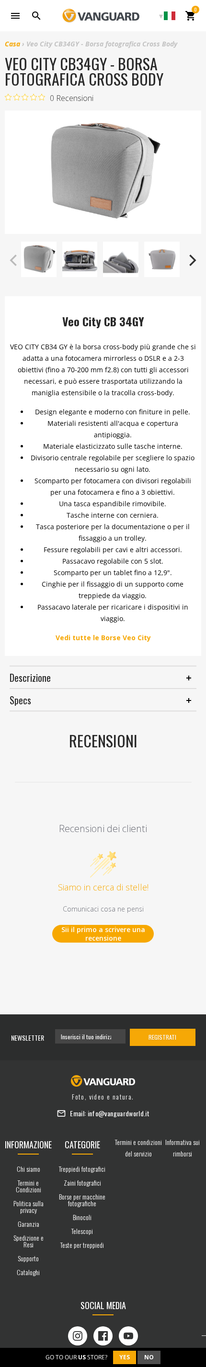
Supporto (28, 1258)
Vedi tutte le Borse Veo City (103, 637)
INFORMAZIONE (28, 1144)
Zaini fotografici (82, 1183)
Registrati (162, 1037)
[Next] (191, 260)
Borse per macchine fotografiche (82, 1199)
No (149, 1357)
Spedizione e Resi (28, 1241)
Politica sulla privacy (28, 1206)
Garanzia (28, 1224)
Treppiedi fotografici (82, 1169)
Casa (12, 43)
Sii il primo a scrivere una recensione (103, 934)
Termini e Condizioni (28, 1186)
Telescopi (82, 1231)
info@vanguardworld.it (118, 1113)
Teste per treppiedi (82, 1245)
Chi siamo (28, 1169)
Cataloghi (28, 1272)
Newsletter (27, 1038)
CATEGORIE (82, 1144)
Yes (124, 1357)
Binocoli (82, 1217)
